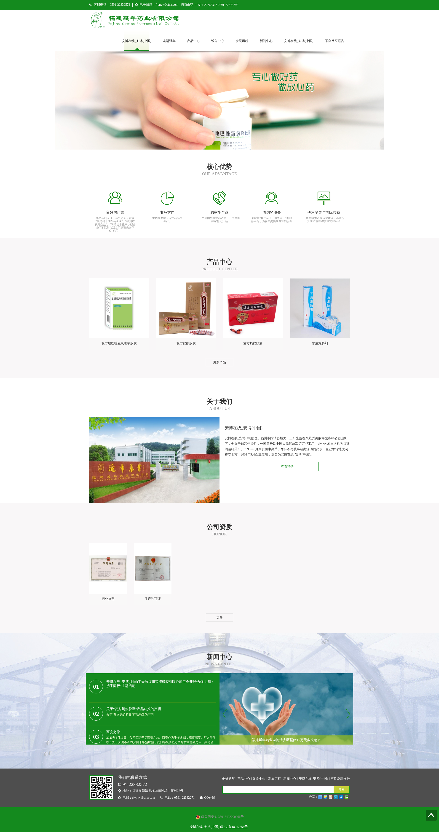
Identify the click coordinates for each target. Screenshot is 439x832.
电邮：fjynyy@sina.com (139, 797)
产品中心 (193, 41)
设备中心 (217, 41)
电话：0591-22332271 (180, 797)
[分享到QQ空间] (325, 797)
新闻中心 (266, 41)
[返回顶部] (431, 815)
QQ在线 (209, 797)
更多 (219, 617)
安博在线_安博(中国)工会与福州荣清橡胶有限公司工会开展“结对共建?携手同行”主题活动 (159, 684)
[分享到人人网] (341, 797)
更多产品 (219, 362)
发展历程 (242, 41)
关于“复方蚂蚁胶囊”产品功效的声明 (133, 709)
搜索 (341, 789)
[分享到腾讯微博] (336, 797)
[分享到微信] (346, 797)
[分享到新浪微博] (331, 797)
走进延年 (169, 41)
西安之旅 (113, 732)
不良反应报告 (334, 41)
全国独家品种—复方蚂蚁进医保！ (286, 750)
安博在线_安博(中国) (136, 41)
